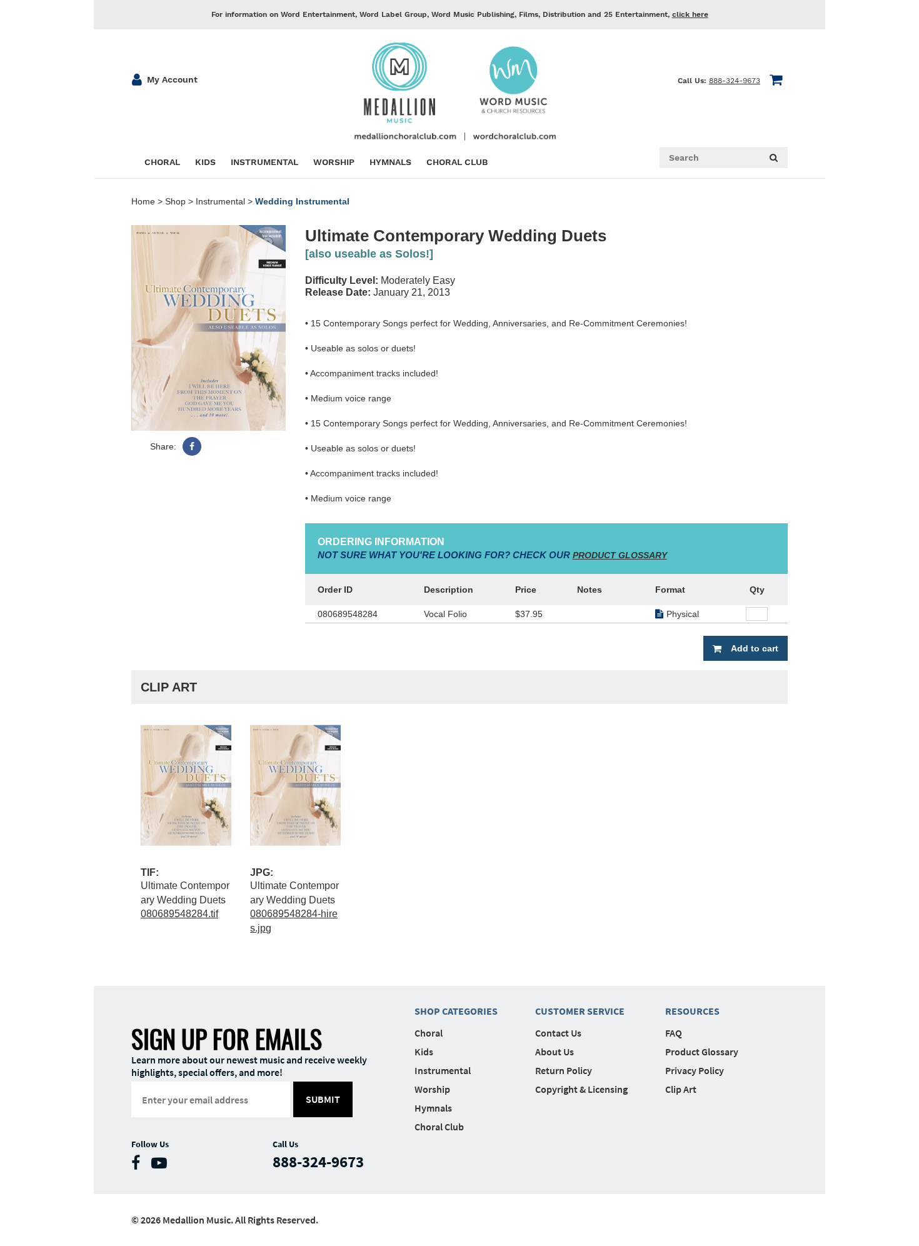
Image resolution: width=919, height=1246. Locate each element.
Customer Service (580, 1011)
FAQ (673, 1033)
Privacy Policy (694, 1070)
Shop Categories (456, 1011)
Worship (432, 1089)
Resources (692, 1011)
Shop (175, 201)
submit (323, 1099)
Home (143, 201)
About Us (554, 1051)
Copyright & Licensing (581, 1089)
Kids (423, 1051)
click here (690, 14)
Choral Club (439, 1126)
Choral (428, 1033)
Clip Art (680, 1089)
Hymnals (433, 1108)
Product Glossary (701, 1051)
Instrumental (220, 201)
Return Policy (563, 1070)
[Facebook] (192, 446)
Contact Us (558, 1033)
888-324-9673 (734, 80)
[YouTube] (162, 1165)
